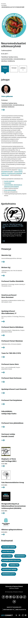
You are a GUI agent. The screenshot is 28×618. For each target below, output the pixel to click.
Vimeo (14, 602)
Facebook (3, 597)
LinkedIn (14, 597)
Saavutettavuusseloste (14, 607)
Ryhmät (4, 5)
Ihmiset (14, 68)
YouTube (10, 597)
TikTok (24, 597)
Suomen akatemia (9, 181)
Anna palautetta (20, 609)
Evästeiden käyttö (8, 609)
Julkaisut (23, 69)
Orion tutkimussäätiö (10, 190)
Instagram (7, 597)
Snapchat (17, 597)
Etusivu (3, 3)
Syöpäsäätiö (7, 183)
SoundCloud (21, 597)
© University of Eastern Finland (14, 589)
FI (19, 615)
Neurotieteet (5, 175)
